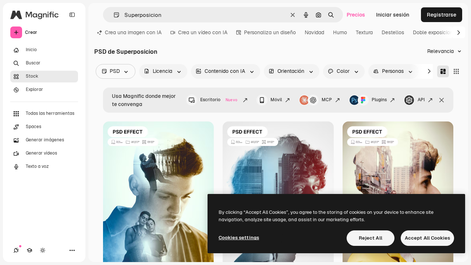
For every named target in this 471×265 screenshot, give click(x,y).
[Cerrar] (442, 100)
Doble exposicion (433, 32)
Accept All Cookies (427, 238)
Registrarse (441, 14)
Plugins (379, 100)
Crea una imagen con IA (133, 32)
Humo (340, 32)
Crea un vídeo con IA (202, 32)
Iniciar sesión (392, 14)
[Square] (456, 71)
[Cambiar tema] (43, 250)
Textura (364, 32)
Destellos (393, 32)
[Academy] (29, 250)
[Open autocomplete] (113, 15)
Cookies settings (239, 237)
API (421, 100)
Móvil (276, 100)
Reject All (370, 238)
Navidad (314, 32)
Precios (356, 14)
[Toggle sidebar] (72, 15)
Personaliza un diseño (270, 32)
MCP (327, 100)
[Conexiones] (16, 250)
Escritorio (218, 100)
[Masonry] (443, 71)
